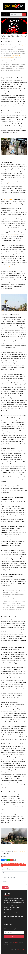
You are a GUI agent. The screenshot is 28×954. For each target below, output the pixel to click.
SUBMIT (5, 888)
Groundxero (15, 942)
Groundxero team (20, 949)
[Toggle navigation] (4, 14)
